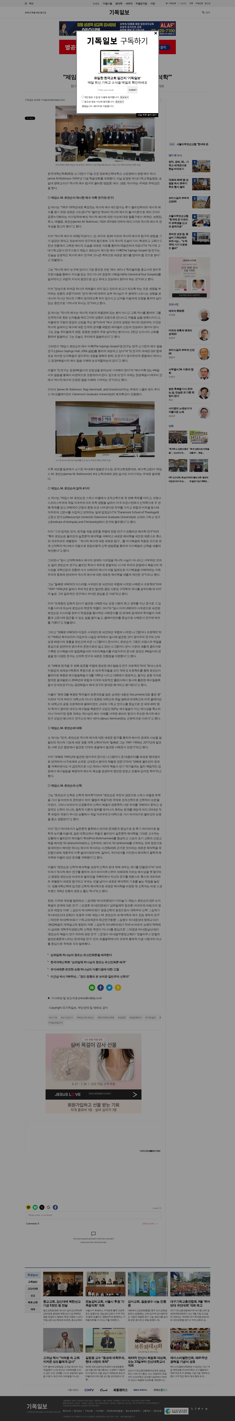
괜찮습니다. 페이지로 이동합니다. (98, 106)
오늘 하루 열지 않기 (147, 114)
